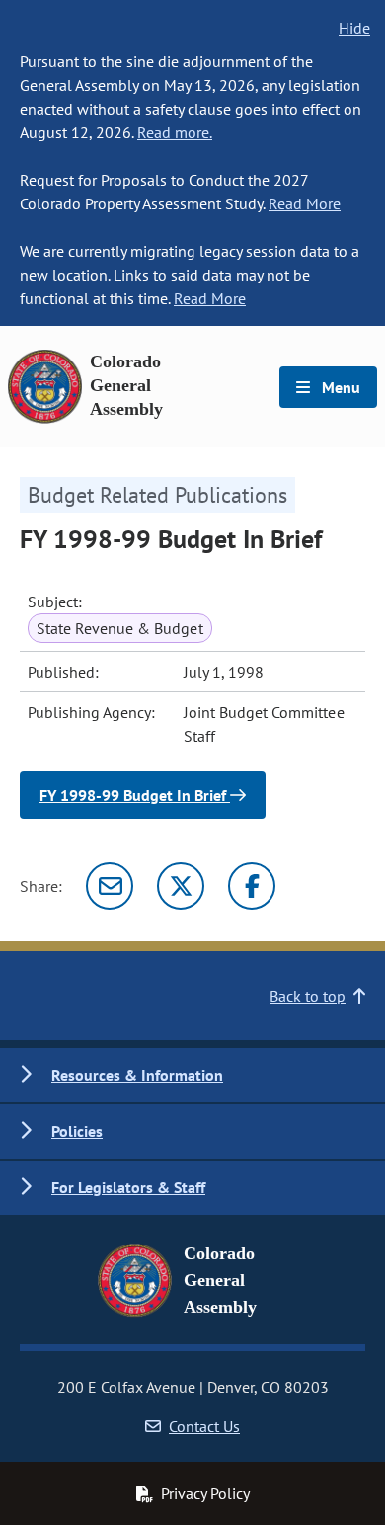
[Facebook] (251, 886)
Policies (77, 1131)
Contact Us (204, 1426)
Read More (305, 203)
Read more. (174, 132)
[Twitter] (180, 886)
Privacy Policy (205, 1493)
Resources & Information (137, 1074)
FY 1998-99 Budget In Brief (134, 795)
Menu (339, 387)
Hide (354, 28)
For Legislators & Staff (128, 1187)
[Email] (109, 886)
